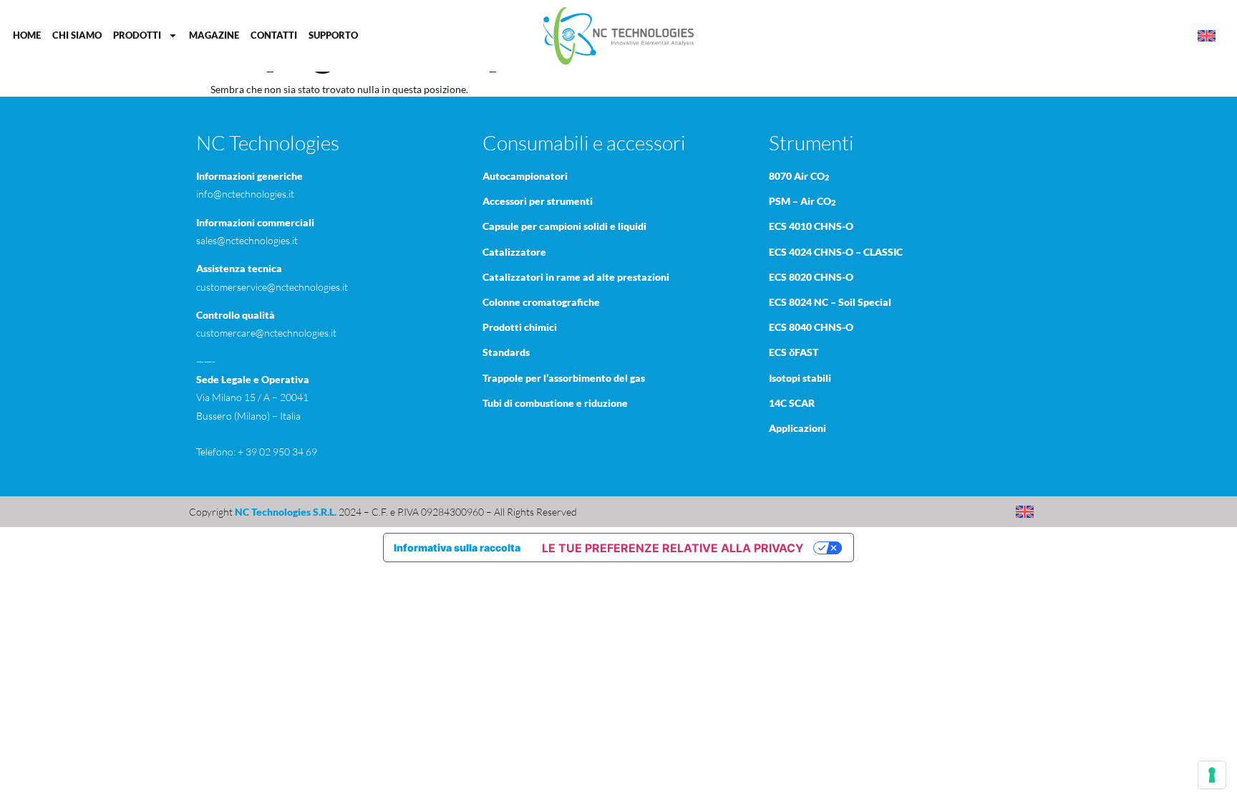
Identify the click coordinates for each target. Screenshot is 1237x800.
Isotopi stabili (800, 378)
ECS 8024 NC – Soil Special (830, 302)
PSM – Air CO (802, 201)
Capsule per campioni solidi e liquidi (564, 226)
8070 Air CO (799, 176)
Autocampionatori (525, 176)
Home (27, 35)
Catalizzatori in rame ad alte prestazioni (575, 277)
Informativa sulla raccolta (457, 547)
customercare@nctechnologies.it (266, 333)
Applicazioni (797, 428)
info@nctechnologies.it (245, 194)
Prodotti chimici (519, 327)
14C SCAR (792, 403)
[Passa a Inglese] (1206, 36)
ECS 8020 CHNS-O (811, 277)
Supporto (333, 35)
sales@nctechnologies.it (247, 240)
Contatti (274, 35)
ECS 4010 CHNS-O (811, 226)
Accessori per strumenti (537, 201)
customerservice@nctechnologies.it (272, 287)
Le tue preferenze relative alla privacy (673, 548)
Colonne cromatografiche (541, 302)
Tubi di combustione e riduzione (555, 403)
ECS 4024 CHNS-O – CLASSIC (836, 252)
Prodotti (137, 35)
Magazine (214, 35)
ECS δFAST (793, 352)
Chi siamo (77, 35)
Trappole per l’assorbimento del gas (563, 378)
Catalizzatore (514, 252)
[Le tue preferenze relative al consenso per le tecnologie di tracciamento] (1212, 775)
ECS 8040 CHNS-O (811, 327)
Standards (506, 352)
